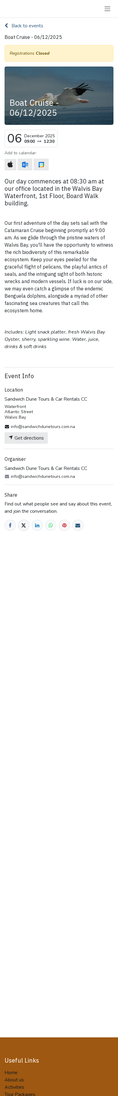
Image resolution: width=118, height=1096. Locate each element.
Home (11, 1072)
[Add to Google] (41, 164)
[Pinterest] (64, 525)
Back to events (26, 25)
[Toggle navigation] (107, 8)
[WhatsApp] (50, 525)
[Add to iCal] (10, 164)
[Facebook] (10, 525)
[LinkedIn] (37, 525)
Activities (14, 1087)
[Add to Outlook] (25, 164)
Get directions (28, 438)
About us (14, 1080)
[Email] (78, 525)
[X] (23, 525)
